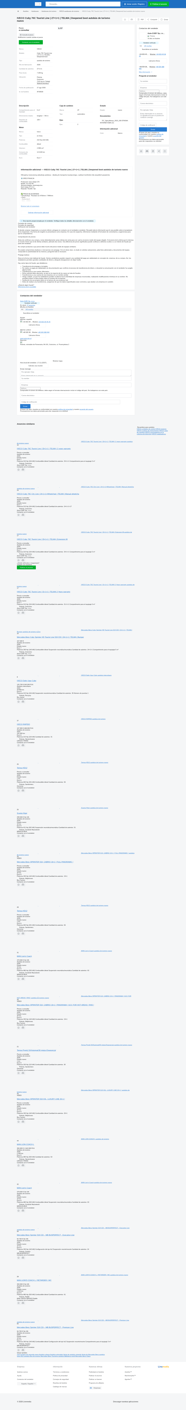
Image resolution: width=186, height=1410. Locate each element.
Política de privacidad (60, 1375)
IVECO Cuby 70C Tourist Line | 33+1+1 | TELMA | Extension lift (42, 539)
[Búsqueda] (47, 4)
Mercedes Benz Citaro (83, 1356)
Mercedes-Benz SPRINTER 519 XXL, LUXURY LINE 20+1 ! (41, 1099)
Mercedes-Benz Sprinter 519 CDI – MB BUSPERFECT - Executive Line (45, 1235)
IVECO (39, 49)
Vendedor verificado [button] (30, 303)
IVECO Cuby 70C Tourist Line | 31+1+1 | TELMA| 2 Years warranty (43, 592)
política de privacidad (65, 409)
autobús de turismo (43, 60)
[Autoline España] (24, 4)
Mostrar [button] (35, 322)
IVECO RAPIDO (23, 724)
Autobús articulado (56, 1354)
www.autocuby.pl (25, 338)
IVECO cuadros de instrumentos (148, 430)
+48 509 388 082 (44, 332)
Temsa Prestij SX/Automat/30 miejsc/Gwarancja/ (36, 1050)
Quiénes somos (22, 1372)
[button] (125, 19)
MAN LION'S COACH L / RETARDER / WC (34, 1280)
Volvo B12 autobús (23, 1356)
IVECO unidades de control (146, 429)
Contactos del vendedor (25, 1379)
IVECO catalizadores (159, 434)
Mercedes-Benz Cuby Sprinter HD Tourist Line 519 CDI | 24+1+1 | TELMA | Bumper (50, 637)
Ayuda (19, 1375)
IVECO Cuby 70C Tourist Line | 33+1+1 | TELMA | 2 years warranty (44, 449)
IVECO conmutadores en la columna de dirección (150, 433)
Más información (144, 72)
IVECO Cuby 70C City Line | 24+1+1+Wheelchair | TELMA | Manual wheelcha (48, 494)
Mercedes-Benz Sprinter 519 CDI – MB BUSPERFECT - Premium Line (45, 1327)
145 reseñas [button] (29, 309)
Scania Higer (22, 813)
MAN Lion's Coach (24, 956)
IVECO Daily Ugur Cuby (26, 681)
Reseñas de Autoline (60, 1383)
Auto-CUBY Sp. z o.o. (27, 301)
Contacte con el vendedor (31, 42)
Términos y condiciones (61, 1372)
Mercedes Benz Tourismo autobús (52, 1356)
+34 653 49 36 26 (44, 322)
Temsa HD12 (22, 768)
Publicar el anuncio (26, 567)
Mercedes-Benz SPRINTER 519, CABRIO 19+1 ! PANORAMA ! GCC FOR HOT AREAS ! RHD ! (55, 1005)
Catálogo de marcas (60, 1386)
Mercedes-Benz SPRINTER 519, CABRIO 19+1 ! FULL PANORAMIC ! (45, 862)
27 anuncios (31, 305)
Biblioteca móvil (69, 1356)
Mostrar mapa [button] (57, 361)
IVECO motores (161, 429)
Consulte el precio (27, 35)
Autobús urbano (44, 1354)
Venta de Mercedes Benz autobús (93, 1354)
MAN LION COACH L (25, 1144)
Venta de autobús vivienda (72, 1354)
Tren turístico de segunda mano (28, 1354)
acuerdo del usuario (86, 409)
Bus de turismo (35, 1356)
